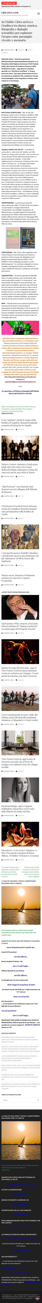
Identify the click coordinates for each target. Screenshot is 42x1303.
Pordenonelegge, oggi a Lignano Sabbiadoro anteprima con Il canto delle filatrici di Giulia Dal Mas (17, 809)
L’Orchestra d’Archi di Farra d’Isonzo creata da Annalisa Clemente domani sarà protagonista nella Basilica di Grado (19, 510)
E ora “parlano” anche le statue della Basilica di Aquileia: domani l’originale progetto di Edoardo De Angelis (19, 423)
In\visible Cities (20, 409)
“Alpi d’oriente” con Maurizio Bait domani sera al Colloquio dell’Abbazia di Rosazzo (19, 489)
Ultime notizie (9, 3)
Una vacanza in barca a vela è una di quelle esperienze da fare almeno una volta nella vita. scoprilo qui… (20, 1167)
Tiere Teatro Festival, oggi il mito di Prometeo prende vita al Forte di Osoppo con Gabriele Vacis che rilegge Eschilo (19, 763)
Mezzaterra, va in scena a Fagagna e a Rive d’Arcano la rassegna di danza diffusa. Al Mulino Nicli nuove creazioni (20, 853)
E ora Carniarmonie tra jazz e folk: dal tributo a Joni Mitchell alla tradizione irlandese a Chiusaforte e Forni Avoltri (19, 717)
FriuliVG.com (9, 12)
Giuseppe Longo (8, 50)
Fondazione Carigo (7, 409)
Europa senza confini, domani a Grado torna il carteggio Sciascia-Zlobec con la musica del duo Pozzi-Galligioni (30, 871)
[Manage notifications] (37, 1298)
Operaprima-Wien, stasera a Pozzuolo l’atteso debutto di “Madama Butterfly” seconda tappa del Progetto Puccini (19, 626)
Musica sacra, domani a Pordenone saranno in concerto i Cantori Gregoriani (18, 578)
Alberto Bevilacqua (8, 406)
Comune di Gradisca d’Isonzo (25, 406)
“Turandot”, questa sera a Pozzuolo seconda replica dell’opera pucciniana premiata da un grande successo (10, 871)
